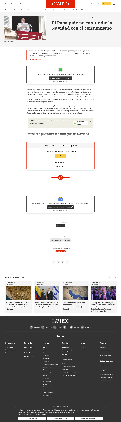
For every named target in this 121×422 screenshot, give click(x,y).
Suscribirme (60, 156)
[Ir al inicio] (60, 4)
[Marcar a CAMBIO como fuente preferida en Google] (80, 123)
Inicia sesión (60, 166)
